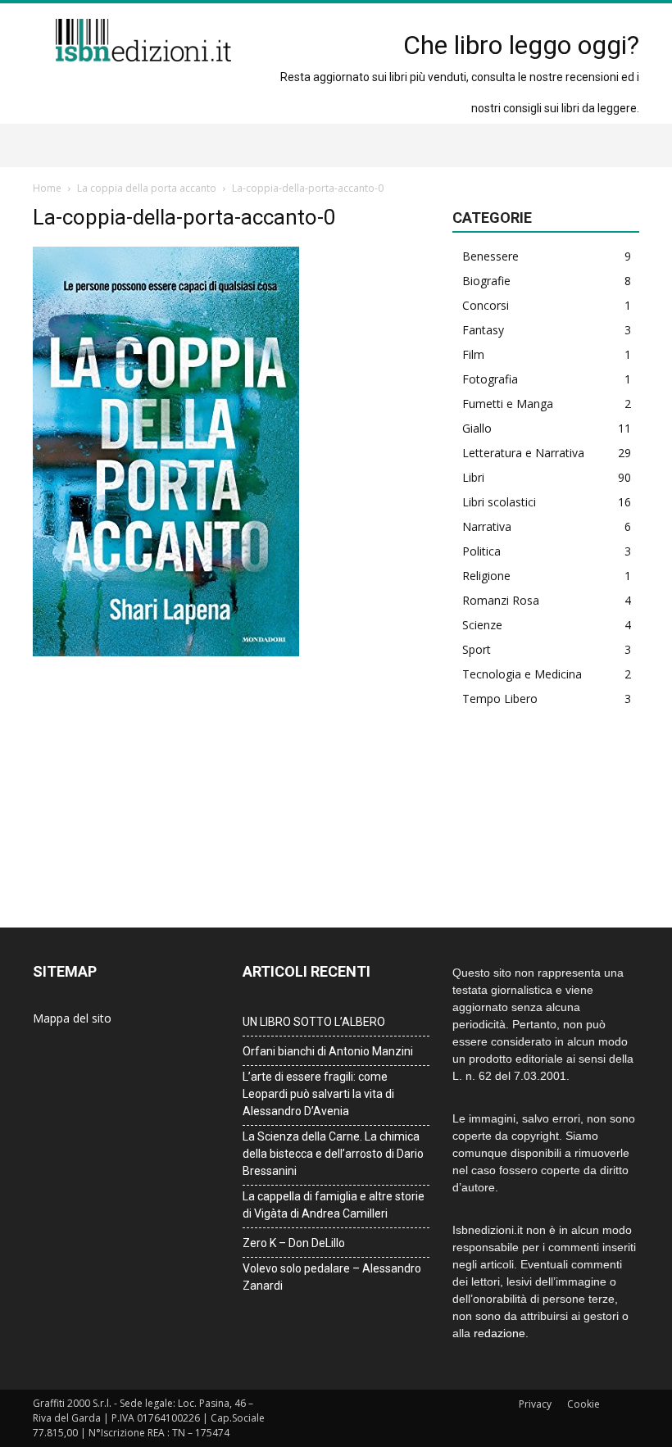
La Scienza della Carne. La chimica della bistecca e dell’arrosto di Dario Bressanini (333, 1153)
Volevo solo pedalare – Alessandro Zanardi (332, 1277)
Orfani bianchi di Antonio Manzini (328, 1051)
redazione (499, 1333)
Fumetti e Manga (507, 403)
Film (473, 354)
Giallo (477, 428)
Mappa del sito (72, 1018)
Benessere (490, 256)
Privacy (535, 1404)
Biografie (486, 280)
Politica (481, 551)
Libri (473, 477)
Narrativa (486, 526)
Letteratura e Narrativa (523, 452)
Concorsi (485, 305)
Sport (476, 649)
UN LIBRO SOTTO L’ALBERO (314, 1021)
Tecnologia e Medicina (522, 674)
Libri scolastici (499, 502)
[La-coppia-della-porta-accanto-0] (166, 652)
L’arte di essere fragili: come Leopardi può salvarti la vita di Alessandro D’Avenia (318, 1094)
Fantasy (483, 330)
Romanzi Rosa (500, 600)
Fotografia (490, 379)
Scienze (482, 625)
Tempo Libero (500, 698)
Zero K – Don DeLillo (294, 1243)
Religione (486, 575)
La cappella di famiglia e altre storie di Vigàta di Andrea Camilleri (334, 1205)
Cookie (583, 1404)
